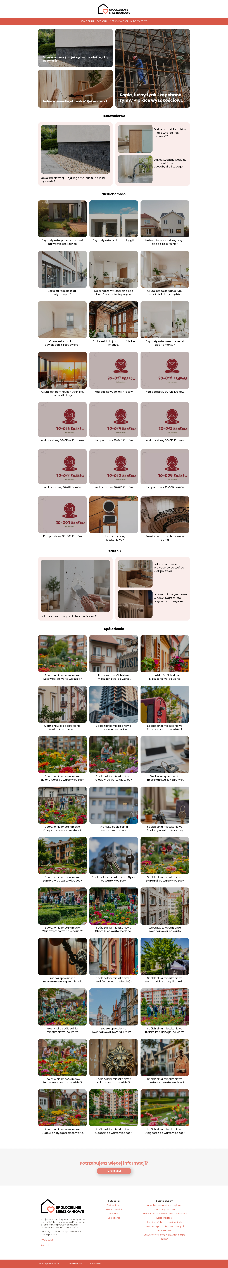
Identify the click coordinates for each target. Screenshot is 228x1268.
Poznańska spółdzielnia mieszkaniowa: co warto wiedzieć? (114, 677)
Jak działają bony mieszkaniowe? (113, 538)
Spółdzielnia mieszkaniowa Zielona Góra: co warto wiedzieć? (62, 778)
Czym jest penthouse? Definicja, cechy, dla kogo (62, 393)
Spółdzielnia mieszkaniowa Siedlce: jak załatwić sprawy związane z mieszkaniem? (164, 828)
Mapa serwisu (75, 1263)
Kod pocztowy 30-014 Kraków (113, 440)
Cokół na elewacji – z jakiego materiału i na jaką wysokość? (75, 59)
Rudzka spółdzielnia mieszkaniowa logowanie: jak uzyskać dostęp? (62, 979)
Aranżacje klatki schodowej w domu (164, 538)
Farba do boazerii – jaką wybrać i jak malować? (75, 101)
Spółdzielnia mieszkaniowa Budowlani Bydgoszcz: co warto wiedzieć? (62, 1131)
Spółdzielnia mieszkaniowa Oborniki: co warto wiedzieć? (113, 929)
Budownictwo (138, 21)
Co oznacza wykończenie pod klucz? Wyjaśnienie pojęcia (113, 292)
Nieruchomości (119, 21)
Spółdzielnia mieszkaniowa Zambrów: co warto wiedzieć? (62, 878)
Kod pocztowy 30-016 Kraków (165, 391)
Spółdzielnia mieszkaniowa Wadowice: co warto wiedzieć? (62, 929)
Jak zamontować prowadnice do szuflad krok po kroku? (169, 567)
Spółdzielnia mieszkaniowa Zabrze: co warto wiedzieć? (164, 727)
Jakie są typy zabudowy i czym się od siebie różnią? (165, 242)
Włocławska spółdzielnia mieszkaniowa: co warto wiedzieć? (165, 929)
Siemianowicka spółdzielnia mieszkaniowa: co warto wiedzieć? (62, 727)
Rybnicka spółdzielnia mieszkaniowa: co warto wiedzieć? (114, 828)
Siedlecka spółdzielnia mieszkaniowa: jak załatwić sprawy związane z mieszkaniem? (165, 778)
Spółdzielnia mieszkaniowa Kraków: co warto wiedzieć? (114, 979)
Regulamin (95, 1263)
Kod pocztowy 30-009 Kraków (164, 487)
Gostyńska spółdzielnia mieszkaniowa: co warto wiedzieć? (62, 1030)
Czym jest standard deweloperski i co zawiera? (62, 343)
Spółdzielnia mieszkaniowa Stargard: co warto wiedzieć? (165, 878)
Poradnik (102, 21)
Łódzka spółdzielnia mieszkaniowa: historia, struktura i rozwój (113, 1030)
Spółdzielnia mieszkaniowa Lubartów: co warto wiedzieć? (165, 1080)
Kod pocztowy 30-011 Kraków (62, 487)
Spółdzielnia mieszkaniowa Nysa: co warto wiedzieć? (113, 878)
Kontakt (46, 1245)
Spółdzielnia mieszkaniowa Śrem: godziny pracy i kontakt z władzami (164, 979)
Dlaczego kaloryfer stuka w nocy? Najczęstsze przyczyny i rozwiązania (170, 598)
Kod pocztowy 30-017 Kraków (114, 391)
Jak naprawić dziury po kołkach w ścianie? (69, 616)
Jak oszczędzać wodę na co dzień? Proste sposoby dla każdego (170, 163)
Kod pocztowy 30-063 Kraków (62, 536)
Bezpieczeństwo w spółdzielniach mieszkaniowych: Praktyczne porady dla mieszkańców (164, 1226)
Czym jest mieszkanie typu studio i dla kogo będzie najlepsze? (164, 292)
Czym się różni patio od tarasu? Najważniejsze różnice (62, 242)
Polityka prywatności (48, 1263)
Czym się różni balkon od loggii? (114, 240)
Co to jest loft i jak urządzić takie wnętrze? (113, 343)
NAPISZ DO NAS (114, 1171)
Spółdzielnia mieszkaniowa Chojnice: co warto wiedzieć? (62, 828)
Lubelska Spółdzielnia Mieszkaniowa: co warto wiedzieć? (164, 677)
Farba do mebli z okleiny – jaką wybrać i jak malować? (170, 133)
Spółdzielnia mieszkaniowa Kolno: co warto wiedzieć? (113, 1080)
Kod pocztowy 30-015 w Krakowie (62, 440)
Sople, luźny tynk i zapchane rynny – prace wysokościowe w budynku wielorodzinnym (151, 97)
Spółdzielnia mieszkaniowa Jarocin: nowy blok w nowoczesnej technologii (113, 727)
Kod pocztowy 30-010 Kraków (114, 487)
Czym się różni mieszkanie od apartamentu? (165, 343)
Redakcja (47, 1239)
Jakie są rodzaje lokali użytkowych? (62, 292)
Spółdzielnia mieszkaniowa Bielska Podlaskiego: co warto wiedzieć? (164, 1030)
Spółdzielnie (87, 21)
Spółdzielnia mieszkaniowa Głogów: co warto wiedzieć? (113, 778)
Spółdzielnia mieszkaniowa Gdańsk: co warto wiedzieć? (113, 1131)
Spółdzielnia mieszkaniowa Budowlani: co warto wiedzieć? (62, 1080)
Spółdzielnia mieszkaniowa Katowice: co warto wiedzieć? (62, 677)
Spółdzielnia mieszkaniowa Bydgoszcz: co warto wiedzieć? (165, 1131)
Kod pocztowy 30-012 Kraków (165, 440)
